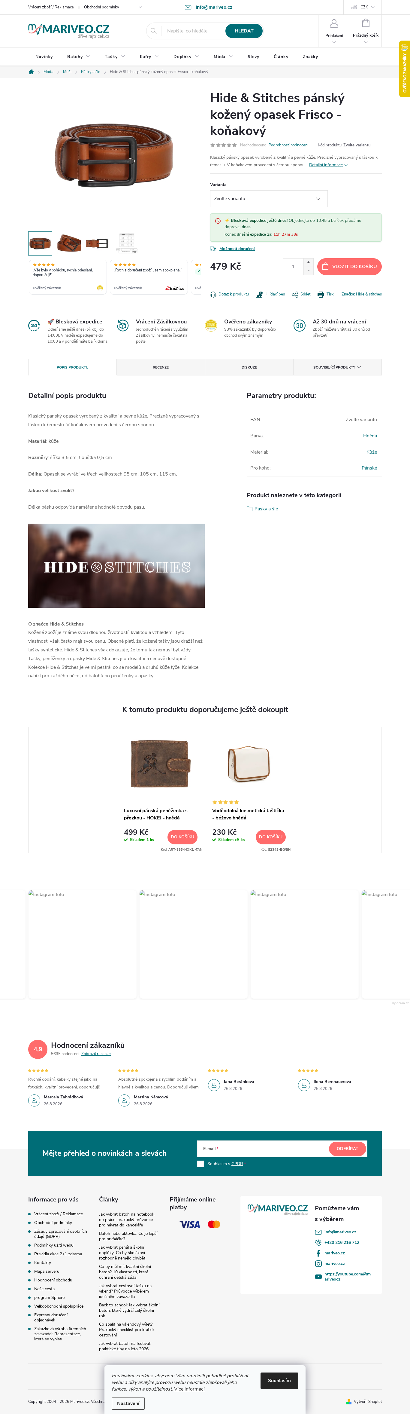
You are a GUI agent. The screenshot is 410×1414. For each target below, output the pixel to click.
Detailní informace (326, 165)
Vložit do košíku (354, 266)
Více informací (189, 1389)
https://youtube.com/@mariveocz (347, 1276)
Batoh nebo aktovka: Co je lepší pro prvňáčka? (128, 1236)
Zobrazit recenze (96, 1054)
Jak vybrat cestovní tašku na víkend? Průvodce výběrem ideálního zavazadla (125, 1291)
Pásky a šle (266, 509)
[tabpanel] (161, 790)
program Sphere (49, 1297)
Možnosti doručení (237, 249)
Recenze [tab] (161, 367)
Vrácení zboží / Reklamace (51, 7)
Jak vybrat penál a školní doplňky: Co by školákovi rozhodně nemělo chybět (122, 1252)
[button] (68, 944)
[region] (114, 277)
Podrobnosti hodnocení (288, 145)
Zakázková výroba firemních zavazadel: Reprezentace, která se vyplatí (60, 1334)
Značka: (362, 294)
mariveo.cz (334, 1253)
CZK (364, 7)
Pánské (369, 468)
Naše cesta (44, 1289)
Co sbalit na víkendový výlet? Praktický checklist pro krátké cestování (126, 1329)
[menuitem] (44, 56)
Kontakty (42, 1263)
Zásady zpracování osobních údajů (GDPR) (60, 1234)
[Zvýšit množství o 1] (308, 263)
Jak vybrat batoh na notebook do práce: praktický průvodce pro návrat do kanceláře (126, 1219)
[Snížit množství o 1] (308, 271)
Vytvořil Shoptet (368, 1401)
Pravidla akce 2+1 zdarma (58, 1254)
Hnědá (370, 436)
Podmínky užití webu (54, 1245)
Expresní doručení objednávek (51, 1317)
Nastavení (128, 1403)
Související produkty (334, 367)
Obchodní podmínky (101, 7)
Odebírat (347, 1149)
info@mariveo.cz (340, 1232)
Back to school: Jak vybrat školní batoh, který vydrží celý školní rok (129, 1310)
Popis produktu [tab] (73, 367)
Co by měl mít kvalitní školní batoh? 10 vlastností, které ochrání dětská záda (125, 1272)
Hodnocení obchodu (53, 1280)
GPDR (237, 1164)
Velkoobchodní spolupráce (58, 1306)
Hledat (244, 31)
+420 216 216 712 (341, 1242)
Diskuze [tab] (249, 367)
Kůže (371, 452)
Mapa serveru (46, 1271)
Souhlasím (279, 1380)
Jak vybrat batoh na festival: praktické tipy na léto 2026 (125, 1346)
